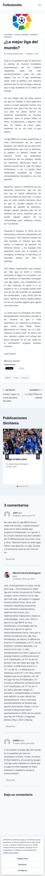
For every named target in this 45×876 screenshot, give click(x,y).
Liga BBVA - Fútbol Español (16, 35)
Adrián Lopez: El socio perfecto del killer (11, 395)
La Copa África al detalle (33, 394)
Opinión (33, 35)
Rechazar (22, 864)
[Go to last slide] (7, 456)
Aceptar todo (22, 858)
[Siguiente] (38, 456)
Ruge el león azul (16, 459)
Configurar (22, 870)
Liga (16, 378)
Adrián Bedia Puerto (15, 54)
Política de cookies (10, 853)
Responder (10, 559)
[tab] (17, 486)
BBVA (8, 378)
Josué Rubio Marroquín (18, 464)
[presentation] (22, 441)
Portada (8, 37)
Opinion (24, 378)
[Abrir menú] (39, 5)
